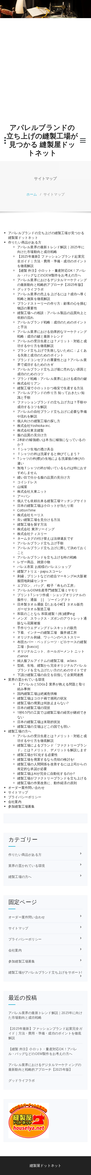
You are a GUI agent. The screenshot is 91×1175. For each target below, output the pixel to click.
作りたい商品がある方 (24, 242)
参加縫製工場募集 (21, 806)
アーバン (24, 496)
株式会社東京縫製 (30, 430)
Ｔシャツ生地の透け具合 (35, 449)
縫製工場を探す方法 (32, 524)
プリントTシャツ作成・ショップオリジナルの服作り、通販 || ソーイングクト (51, 597)
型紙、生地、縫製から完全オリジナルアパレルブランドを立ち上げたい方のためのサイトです (52, 667)
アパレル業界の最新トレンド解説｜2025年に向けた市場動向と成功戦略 (50, 249)
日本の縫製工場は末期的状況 (38, 721)
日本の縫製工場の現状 (33, 707)
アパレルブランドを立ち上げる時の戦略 (47, 557)
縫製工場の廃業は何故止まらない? (42, 703)
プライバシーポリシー (24, 797)
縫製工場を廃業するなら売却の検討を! (45, 759)
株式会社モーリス (30, 515)
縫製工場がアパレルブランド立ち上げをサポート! (45, 972)
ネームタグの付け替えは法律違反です (45, 538)
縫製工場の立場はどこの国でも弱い (43, 726)
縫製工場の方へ (19, 731)
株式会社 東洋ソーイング (36, 529)
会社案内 (14, 801)
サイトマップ (18, 792)
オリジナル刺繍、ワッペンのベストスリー (48, 637)
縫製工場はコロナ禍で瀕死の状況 (42, 698)
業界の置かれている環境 (26, 679)
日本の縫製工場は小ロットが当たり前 (45, 505)
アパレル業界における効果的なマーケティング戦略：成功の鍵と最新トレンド (52, 333)
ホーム (31, 194)
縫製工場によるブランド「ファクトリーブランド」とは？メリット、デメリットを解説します (52, 747)
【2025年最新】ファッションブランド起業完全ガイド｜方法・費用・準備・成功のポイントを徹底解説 (52, 261)
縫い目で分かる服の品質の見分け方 (43, 477)
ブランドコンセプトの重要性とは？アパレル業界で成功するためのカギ (52, 362)
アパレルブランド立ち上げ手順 (40, 543)
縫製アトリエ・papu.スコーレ (39, 571)
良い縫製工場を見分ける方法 (38, 519)
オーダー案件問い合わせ (26, 787)
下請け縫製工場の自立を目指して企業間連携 (50, 674)
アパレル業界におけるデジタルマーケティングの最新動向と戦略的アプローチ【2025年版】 (52, 282)
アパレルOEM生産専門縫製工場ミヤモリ (47, 590)
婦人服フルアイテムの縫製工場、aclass (47, 660)
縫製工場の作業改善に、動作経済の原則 (47, 783)
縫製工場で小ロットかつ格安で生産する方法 (50, 388)
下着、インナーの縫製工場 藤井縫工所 (47, 632)
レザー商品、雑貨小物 (33, 562)
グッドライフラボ (30, 289)
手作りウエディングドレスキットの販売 (47, 627)
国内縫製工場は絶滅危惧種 (37, 693)
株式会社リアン (28, 383)
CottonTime (26, 510)
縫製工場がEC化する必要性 (37, 754)
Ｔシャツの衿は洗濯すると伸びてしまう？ (48, 454)
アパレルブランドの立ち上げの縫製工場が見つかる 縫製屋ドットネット (42, 140)
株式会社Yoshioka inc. (34, 425)
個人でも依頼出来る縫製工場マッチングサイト (52, 501)
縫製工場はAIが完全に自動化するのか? (46, 773)
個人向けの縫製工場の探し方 (38, 421)
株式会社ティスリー (32, 533)
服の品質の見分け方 (32, 435)
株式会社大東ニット (32, 491)
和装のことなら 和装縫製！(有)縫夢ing (46, 613)
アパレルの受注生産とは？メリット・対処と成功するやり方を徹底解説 (52, 343)
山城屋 (22, 486)
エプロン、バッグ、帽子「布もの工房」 (47, 585)
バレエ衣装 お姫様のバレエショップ (44, 566)
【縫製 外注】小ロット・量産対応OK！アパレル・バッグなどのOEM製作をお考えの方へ (51, 272)
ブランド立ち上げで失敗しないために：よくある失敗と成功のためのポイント (52, 352)
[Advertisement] (45, 71)
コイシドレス (27, 482)
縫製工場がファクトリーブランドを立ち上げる (52, 778)
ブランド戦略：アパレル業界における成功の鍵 (52, 378)
